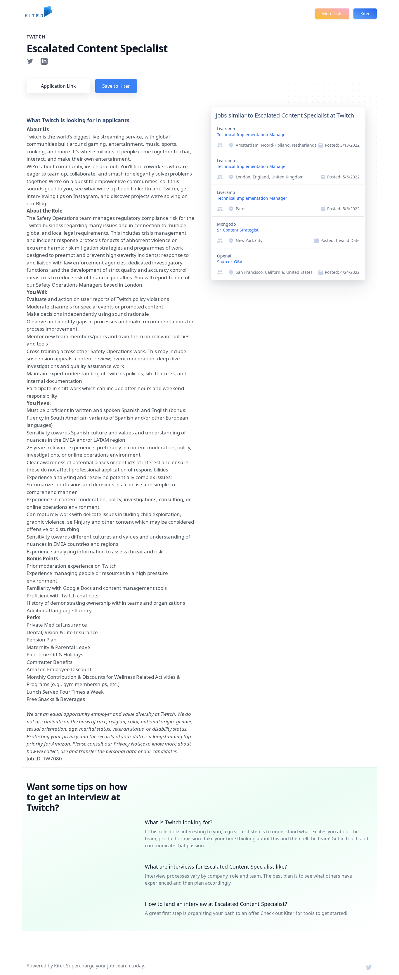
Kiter (365, 13)
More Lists (332, 13)
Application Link (58, 86)
